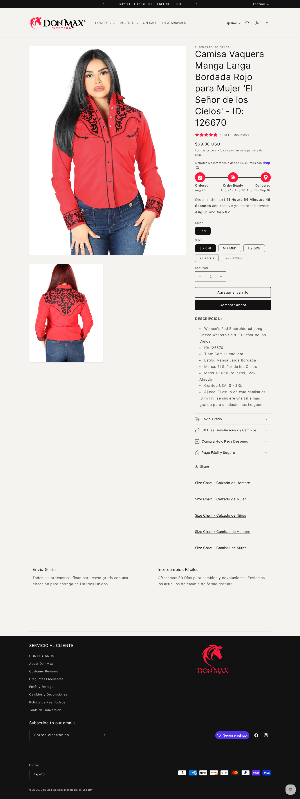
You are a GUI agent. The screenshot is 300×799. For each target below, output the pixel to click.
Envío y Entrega (41, 686)
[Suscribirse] (103, 735)
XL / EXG (207, 258)
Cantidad (201, 268)
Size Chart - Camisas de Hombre (222, 531)
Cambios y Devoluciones (48, 694)
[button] (104, 22)
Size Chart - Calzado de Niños (220, 515)
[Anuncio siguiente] (197, 4)
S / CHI (205, 248)
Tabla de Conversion (45, 710)
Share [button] (204, 466)
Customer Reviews (43, 671)
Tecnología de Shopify (78, 789)
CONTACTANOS (41, 656)
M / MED (230, 248)
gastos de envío (211, 150)
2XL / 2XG (236, 259)
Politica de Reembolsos (47, 702)
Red (203, 231)
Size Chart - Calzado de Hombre (222, 483)
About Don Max (41, 663)
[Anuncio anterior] (103, 4)
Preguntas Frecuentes (46, 679)
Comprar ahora (233, 305)
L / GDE (254, 248)
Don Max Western (52, 789)
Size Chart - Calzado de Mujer (220, 499)
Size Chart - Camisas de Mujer (220, 548)
